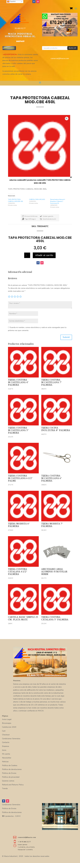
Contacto (5, 742)
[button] (66, 118)
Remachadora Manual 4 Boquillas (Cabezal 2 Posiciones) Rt (57, 201)
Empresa (5, 746)
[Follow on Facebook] (34, 1)
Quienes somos (8, 781)
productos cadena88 (36, 180)
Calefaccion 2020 (9, 727)
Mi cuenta (6, 754)
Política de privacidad (10, 777)
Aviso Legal (7, 719)
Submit (66, 337)
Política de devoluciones (12, 769)
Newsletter (6, 758)
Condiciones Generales (11, 738)
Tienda (5, 788)
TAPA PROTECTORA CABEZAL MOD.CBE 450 (15, 200)
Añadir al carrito (44, 255)
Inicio (4, 750)
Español (12, 1)
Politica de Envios (9, 773)
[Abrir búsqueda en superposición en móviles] (60, 48)
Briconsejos (6, 723)
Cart (3, 731)
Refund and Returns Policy (13, 785)
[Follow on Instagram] (37, 1)
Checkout (6, 735)
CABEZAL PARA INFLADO (37, 199)
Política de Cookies (9, 765)
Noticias (5, 761)
